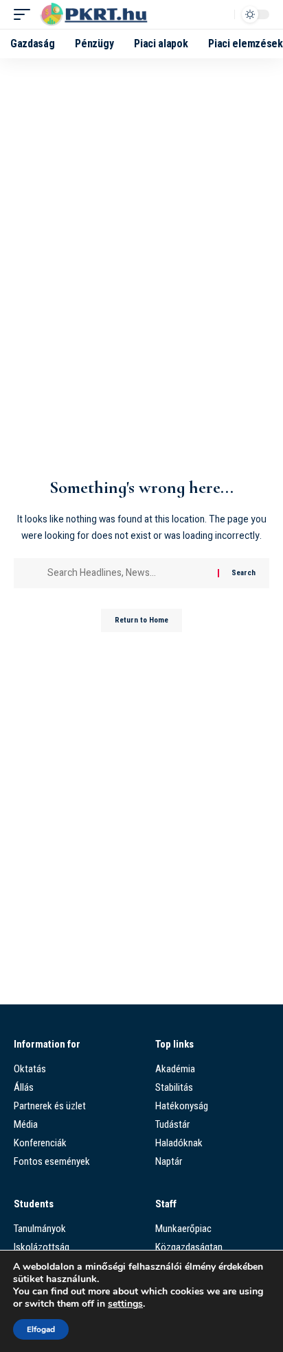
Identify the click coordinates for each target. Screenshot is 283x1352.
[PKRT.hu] (97, 14)
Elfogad (41, 1329)
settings (125, 1304)
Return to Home (141, 620)
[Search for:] (127, 573)
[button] (25, 14)
